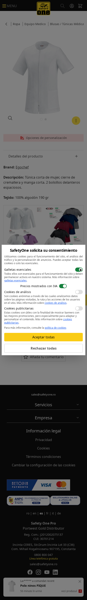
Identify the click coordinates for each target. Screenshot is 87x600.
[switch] (79, 270)
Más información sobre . (42, 303)
